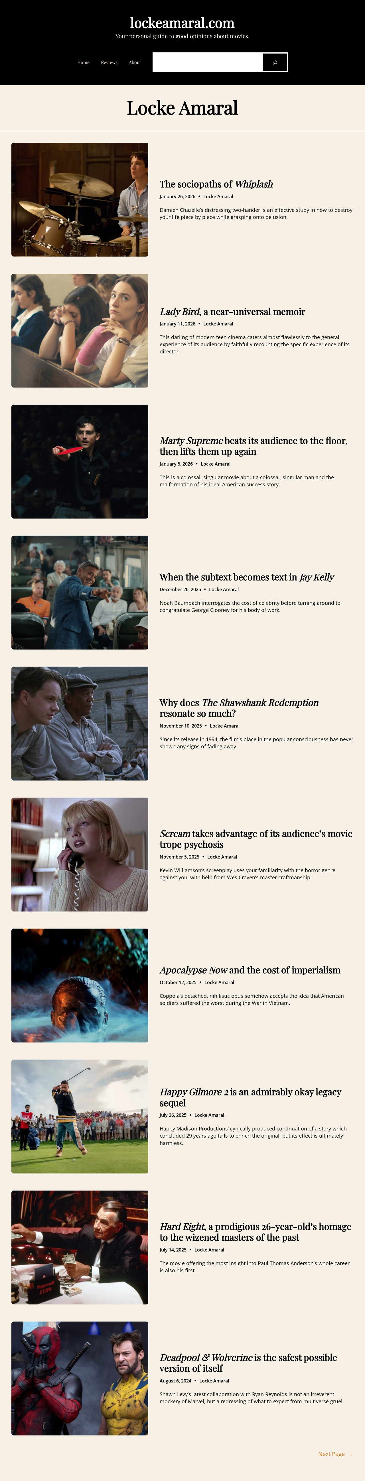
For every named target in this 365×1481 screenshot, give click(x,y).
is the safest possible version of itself (248, 1363)
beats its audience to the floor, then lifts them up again (254, 446)
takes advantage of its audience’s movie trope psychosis (256, 839)
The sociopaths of (216, 183)
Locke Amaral (218, 196)
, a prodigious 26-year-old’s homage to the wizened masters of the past (255, 1232)
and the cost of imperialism (250, 969)
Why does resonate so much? (239, 708)
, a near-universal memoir (232, 311)
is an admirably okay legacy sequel (250, 1097)
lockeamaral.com (182, 22)
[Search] (275, 62)
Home (83, 62)
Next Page (336, 1454)
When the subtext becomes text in (246, 576)
